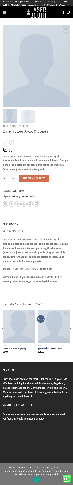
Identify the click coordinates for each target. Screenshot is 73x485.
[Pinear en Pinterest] (30, 204)
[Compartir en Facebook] (12, 204)
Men (14, 126)
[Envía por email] (24, 204)
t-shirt (32, 196)
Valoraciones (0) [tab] (13, 231)
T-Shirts (24, 126)
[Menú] (5, 12)
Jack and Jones (18, 196)
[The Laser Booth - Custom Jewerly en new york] (36, 12)
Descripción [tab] (10, 224)
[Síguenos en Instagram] (68, 12)
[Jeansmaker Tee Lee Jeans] (54, 326)
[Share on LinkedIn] (36, 204)
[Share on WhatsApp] (5, 204)
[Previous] (8, 66)
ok (37, 479)
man (27, 196)
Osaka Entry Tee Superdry (14, 348)
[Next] (65, 66)
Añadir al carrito (34, 178)
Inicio (5, 126)
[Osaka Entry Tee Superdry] (19, 326)
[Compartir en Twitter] (18, 204)
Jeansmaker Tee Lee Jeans (50, 348)
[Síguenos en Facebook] (63, 12)
